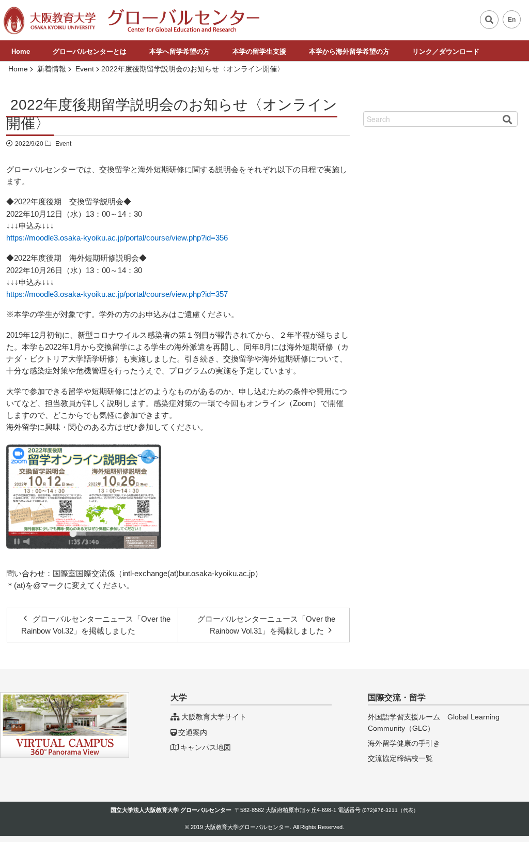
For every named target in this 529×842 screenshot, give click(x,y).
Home (20, 51)
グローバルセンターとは (90, 51)
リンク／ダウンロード (445, 51)
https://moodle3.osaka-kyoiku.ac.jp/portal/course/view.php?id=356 (117, 237)
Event (63, 143)
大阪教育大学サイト (213, 717)
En (512, 19)
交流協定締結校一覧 (400, 758)
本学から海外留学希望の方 (349, 51)
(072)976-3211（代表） (390, 810)
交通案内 (192, 732)
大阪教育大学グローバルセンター (247, 827)
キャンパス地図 (205, 747)
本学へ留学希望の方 (179, 51)
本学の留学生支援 (259, 51)
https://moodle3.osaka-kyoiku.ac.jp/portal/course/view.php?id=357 (117, 294)
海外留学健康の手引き (404, 743)
